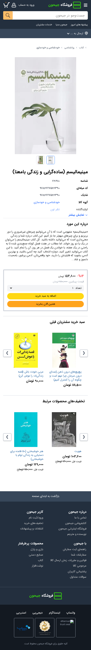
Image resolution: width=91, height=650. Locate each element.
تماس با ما (80, 518)
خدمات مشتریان (44, 24)
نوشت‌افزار (37, 566)
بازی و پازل (36, 550)
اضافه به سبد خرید (45, 296)
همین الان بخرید (45, 304)
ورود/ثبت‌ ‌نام (36, 518)
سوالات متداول (78, 577)
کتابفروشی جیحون (75, 523)
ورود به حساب (26, 5)
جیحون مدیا (61, 24)
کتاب (81, 47)
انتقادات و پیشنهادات (31, 529)
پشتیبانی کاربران (77, 572)
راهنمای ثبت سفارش (74, 550)
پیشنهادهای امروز (79, 24)
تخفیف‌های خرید (33, 523)
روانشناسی (69, 47)
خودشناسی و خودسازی (48, 47)
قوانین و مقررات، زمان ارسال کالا (68, 560)
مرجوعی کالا (79, 566)
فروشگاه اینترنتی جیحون (72, 529)
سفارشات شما (78, 555)
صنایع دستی (36, 555)
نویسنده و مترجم (76, 534)
